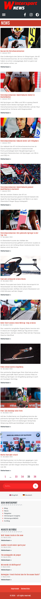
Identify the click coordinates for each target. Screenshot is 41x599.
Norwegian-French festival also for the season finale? (20, 574)
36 (35, 476)
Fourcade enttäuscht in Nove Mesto (13, 279)
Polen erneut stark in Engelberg (12, 367)
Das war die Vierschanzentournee (12, 51)
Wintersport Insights (12, 516)
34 (22, 476)
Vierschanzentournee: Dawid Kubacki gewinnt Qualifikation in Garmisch (17, 188)
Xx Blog (7, 521)
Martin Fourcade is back (9, 455)
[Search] (35, 486)
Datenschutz (25, 589)
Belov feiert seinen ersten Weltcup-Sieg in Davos (18, 323)
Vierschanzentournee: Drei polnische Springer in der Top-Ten (19, 234)
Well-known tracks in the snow (12, 535)
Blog (6, 508)
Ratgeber (7, 513)
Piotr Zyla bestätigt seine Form (12, 411)
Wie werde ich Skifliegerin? (11, 565)
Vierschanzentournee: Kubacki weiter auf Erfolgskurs (20, 141)
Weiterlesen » (6, 67)
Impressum (15, 589)
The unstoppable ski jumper (11, 555)
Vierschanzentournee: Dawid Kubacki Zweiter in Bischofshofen (18, 96)
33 (16, 476)
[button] (3, 14)
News (6, 511)
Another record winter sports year (13, 545)
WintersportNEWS (11, 518)
